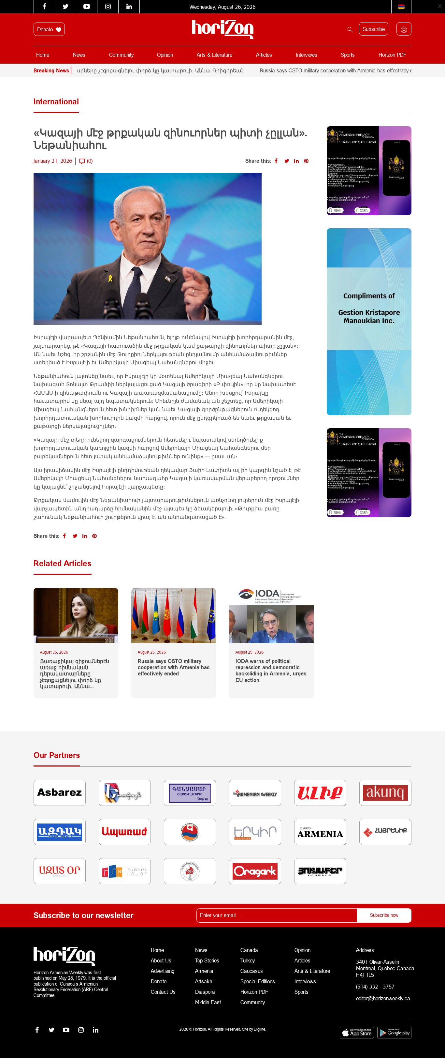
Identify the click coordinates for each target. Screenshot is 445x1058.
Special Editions (257, 981)
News (79, 55)
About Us (161, 960)
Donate (45, 29)
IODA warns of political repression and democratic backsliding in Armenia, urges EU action (271, 670)
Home (42, 55)
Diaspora (205, 992)
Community (121, 55)
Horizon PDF (392, 55)
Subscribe (374, 29)
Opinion (165, 55)
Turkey (247, 960)
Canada (249, 950)
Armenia (204, 971)
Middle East (208, 1002)
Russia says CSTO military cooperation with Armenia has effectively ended (317, 70)
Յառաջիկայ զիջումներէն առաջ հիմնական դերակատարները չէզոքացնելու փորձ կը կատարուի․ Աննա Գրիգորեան (74, 673)
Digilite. (260, 1029)
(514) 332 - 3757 (375, 986)
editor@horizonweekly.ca (383, 998)
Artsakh (203, 981)
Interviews (306, 55)
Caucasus (251, 971)
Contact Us (163, 992)
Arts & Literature (214, 55)
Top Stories (207, 960)
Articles (264, 55)
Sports (348, 55)
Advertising (163, 971)
